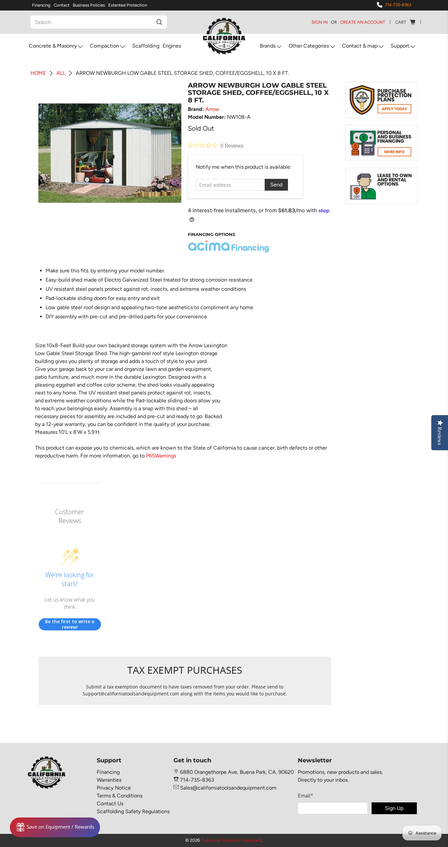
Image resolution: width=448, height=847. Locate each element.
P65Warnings (161, 456)
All (60, 73)
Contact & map (359, 46)
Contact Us (110, 803)
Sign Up (394, 808)
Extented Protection (127, 5)
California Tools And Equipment (231, 840)
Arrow (212, 109)
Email (305, 796)
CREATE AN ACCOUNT (362, 22)
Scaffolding (145, 46)
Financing (41, 5)
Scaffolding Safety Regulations (133, 811)
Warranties (109, 780)
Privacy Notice (114, 788)
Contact (62, 5)
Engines (172, 46)
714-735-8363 (398, 4)
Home (38, 73)
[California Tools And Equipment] (224, 36)
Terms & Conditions (119, 796)
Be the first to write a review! (69, 624)
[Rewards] (55, 827)
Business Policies (89, 5)
